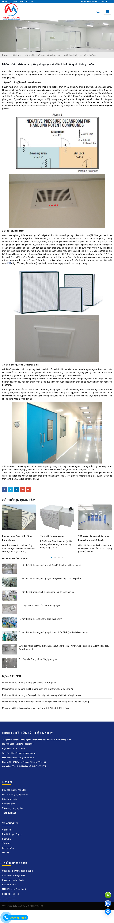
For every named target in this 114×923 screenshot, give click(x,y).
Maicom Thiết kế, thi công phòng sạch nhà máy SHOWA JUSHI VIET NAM (35, 712)
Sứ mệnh (6, 843)
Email (28, 489)
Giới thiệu (6, 834)
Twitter (10, 489)
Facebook (4, 489)
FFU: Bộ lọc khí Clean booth (14, 893)
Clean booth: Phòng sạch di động (17, 875)
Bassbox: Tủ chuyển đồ (13, 884)
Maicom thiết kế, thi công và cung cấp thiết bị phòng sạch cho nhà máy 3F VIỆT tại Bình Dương (45, 705)
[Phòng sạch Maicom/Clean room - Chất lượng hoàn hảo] (11, 11)
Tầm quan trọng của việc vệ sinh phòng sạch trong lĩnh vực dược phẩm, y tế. (94, 540)
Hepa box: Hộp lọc (10, 898)
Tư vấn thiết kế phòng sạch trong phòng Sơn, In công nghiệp (46, 596)
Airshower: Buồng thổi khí (14, 879)
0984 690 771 (105, 2)
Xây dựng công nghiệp (12, 812)
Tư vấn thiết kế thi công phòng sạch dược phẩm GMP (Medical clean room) (53, 636)
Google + (22, 489)
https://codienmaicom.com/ (23, 757)
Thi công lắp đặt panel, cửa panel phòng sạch (39, 609)
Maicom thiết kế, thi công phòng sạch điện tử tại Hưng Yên (29, 686)
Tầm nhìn (6, 847)
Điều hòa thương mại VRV (14, 794)
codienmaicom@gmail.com (21, 761)
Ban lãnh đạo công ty (12, 838)
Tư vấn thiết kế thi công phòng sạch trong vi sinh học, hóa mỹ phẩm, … (51, 582)
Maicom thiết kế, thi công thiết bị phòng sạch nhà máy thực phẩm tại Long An (37, 693)
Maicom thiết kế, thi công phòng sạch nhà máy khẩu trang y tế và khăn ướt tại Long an (41, 699)
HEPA (8, 263)
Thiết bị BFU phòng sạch (14, 536)
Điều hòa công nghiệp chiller (15, 798)
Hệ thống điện (8, 807)
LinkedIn (16, 489)
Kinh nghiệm (8, 852)
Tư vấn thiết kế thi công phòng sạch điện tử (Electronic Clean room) (50, 569)
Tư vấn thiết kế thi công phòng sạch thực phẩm (40, 623)
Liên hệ (5, 856)
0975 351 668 (92, 2)
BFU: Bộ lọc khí (9, 888)
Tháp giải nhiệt (9, 817)
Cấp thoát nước (9, 803)
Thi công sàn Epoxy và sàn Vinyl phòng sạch (39, 663)
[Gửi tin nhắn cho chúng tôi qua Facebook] (108, 911)
